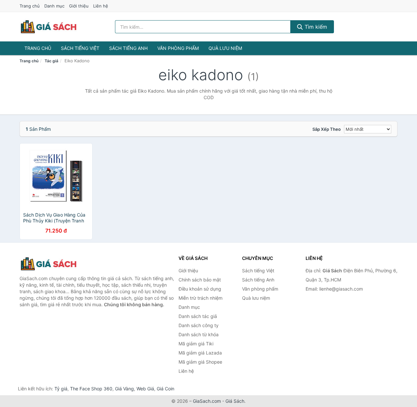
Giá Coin (165, 388)
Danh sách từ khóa (199, 334)
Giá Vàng (124, 388)
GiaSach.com (207, 401)
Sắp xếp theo (326, 129)
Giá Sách (234, 401)
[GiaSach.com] (49, 27)
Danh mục (54, 5)
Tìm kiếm (315, 26)
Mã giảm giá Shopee (200, 362)
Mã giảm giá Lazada (200, 352)
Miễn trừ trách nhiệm (201, 298)
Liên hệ (100, 5)
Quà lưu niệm (225, 48)
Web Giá (145, 388)
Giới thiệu (79, 5)
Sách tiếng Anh (128, 48)
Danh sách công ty (199, 325)
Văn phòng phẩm (178, 48)
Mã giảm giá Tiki (196, 343)
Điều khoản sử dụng (200, 289)
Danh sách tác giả (198, 316)
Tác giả (51, 60)
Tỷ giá (60, 388)
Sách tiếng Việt (80, 48)
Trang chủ (30, 5)
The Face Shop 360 (91, 388)
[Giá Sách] (52, 264)
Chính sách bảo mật (200, 279)
